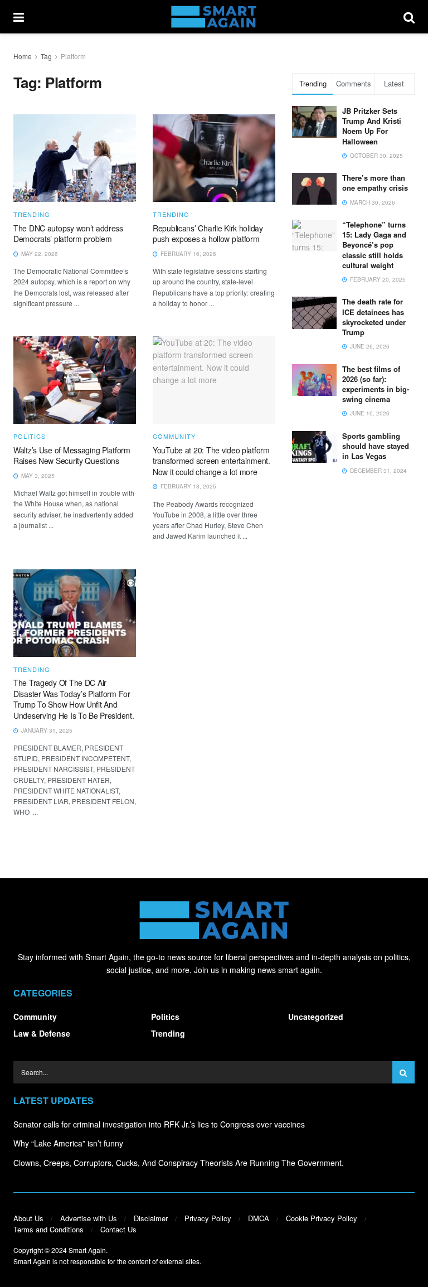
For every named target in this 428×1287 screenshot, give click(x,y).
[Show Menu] (18, 16)
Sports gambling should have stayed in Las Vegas (375, 445)
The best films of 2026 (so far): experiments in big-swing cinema (375, 384)
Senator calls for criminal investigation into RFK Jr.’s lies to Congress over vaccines (159, 1124)
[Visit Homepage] (213, 17)
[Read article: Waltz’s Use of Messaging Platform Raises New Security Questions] (74, 380)
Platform (73, 56)
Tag (46, 56)
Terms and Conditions (48, 1229)
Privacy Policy (207, 1218)
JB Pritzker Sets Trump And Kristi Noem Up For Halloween (371, 126)
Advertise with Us (88, 1218)
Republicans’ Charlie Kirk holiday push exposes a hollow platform (208, 233)
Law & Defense (41, 1033)
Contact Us (118, 1229)
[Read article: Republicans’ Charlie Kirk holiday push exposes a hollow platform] (214, 158)
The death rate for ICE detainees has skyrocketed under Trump (374, 316)
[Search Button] (409, 16)
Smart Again (87, 1250)
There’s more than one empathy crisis (375, 182)
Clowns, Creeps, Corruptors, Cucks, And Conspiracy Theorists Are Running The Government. (178, 1162)
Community (174, 436)
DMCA (258, 1218)
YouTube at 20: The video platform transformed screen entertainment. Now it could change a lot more (211, 460)
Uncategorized (315, 1016)
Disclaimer (151, 1218)
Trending (31, 214)
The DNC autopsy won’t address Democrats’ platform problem (68, 233)
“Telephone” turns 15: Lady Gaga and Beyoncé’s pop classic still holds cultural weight (374, 244)
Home (22, 56)
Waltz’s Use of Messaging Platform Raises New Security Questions (71, 455)
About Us (28, 1218)
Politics (29, 436)
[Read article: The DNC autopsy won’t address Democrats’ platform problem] (74, 158)
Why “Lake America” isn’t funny (68, 1143)
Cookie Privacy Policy (321, 1218)
